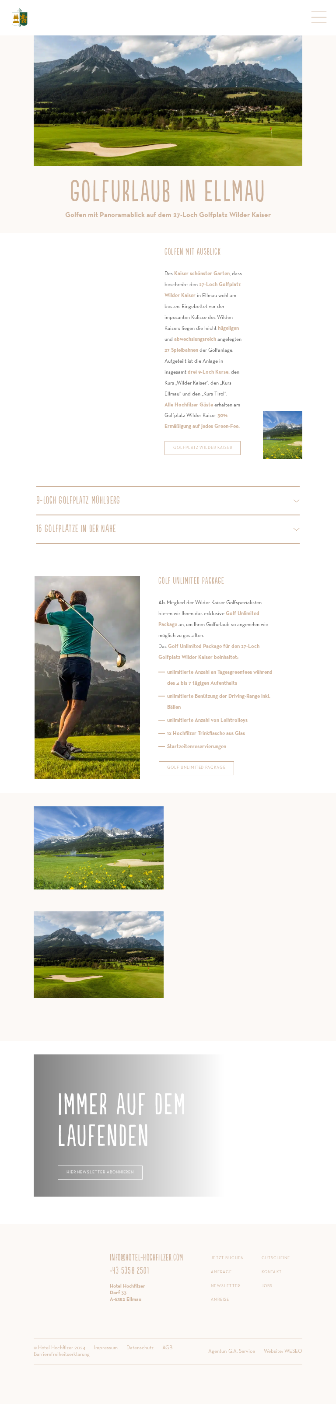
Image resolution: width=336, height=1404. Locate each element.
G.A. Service (241, 1351)
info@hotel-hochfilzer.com (146, 1258)
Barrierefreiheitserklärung (62, 1354)
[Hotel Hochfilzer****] (20, 17)
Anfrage (221, 1272)
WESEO (293, 1351)
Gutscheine (276, 1258)
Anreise (220, 1300)
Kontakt (272, 1272)
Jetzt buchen (227, 1258)
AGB (167, 1348)
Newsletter (225, 1286)
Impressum (106, 1348)
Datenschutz (140, 1348)
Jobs (267, 1286)
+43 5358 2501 (129, 1271)
